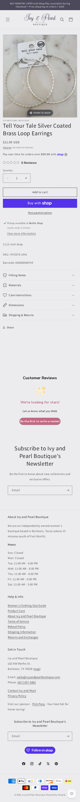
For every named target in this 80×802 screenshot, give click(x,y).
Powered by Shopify (56, 794)
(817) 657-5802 (26, 682)
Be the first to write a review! (40, 421)
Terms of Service (18, 621)
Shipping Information (22, 632)
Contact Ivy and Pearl (22, 690)
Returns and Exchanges (23, 637)
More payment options (40, 212)
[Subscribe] (67, 490)
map (37, 669)
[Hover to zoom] (40, 76)
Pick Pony (38, 704)
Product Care (16, 611)
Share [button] (10, 327)
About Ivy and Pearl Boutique (27, 616)
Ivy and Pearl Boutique (33, 794)
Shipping (7, 147)
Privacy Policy (17, 696)
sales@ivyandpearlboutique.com (38, 677)
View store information (21, 233)
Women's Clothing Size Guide (27, 605)
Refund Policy (17, 626)
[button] (7, 19)
